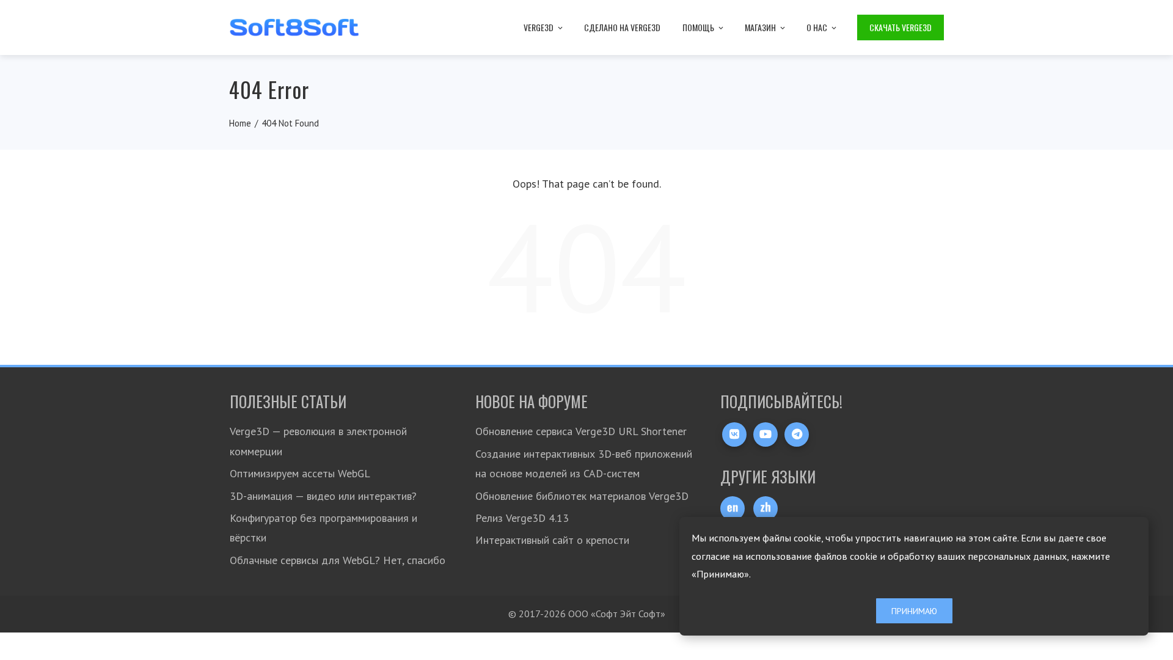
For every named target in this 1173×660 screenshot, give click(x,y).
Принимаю (914, 611)
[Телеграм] (796, 434)
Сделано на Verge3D (622, 27)
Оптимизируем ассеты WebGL (300, 473)
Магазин (760, 27)
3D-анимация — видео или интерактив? (323, 496)
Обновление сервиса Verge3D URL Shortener (581, 431)
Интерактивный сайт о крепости (552, 540)
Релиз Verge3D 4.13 (522, 518)
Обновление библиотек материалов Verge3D (582, 496)
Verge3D (539, 27)
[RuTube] (765, 434)
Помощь (698, 27)
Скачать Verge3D (900, 27)
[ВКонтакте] (734, 434)
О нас (816, 27)
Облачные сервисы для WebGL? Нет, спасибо (337, 560)
